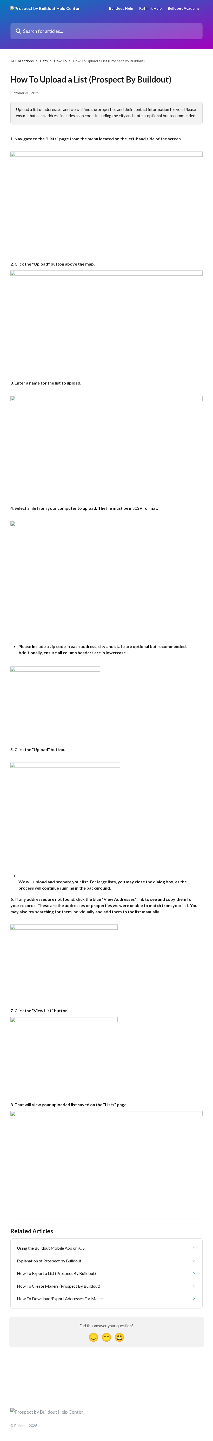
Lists (44, 61)
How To (60, 61)
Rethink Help (150, 8)
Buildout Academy (183, 8)
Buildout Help (121, 8)
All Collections (22, 61)
